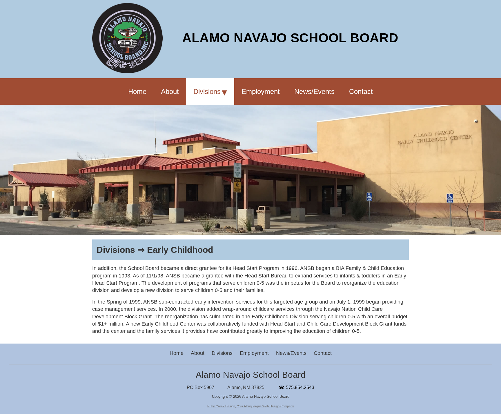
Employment (254, 353)
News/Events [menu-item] (314, 91)
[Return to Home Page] (127, 72)
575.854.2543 (300, 387)
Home (177, 353)
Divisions (222, 353)
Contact (323, 353)
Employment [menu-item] (261, 91)
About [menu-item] (170, 91)
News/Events (291, 353)
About (197, 353)
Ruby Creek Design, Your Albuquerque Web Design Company (250, 406)
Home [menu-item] (137, 91)
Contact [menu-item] (361, 91)
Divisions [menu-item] (207, 91)
